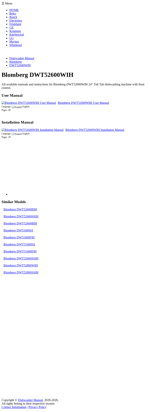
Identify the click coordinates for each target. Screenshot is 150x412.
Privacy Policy (37, 407)
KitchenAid (16, 34)
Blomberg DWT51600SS (19, 244)
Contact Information (14, 407)
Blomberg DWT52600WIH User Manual (83, 102)
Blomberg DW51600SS (18, 230)
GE (11, 27)
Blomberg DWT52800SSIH (21, 272)
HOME (14, 10)
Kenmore (15, 31)
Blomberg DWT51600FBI (20, 251)
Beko (12, 13)
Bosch (13, 17)
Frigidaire (15, 24)
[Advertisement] (38, 171)
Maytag (14, 41)
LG (11, 38)
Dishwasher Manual (30, 400)
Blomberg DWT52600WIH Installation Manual (94, 129)
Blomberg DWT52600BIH (20, 209)
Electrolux (15, 20)
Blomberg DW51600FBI (19, 237)
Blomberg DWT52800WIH (21, 265)
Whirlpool (15, 45)
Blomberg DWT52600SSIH (21, 216)
